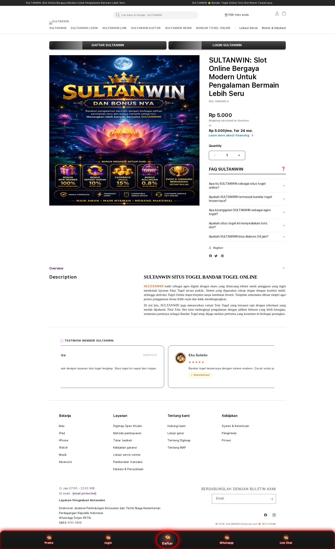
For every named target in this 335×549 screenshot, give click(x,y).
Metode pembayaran (127, 433)
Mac (62, 426)
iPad (62, 433)
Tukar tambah (122, 440)
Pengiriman (229, 433)
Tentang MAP (177, 447)
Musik (63, 454)
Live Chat (286, 543)
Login (108, 543)
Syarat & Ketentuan (235, 426)
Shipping (214, 120)
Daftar (167, 543)
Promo (49, 543)
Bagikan (218, 247)
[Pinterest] (223, 257)
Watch (63, 447)
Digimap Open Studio (127, 426)
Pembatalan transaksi (128, 462)
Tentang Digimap (179, 440)
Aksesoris (65, 462)
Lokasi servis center (127, 454)
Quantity (215, 146)
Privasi (226, 440)
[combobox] (155, 14)
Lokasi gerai (176, 433)
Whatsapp (227, 543)
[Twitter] (217, 257)
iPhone (63, 440)
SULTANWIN (233, 524)
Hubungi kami (177, 426)
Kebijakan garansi (125, 447)
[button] (57, 28)
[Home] (66, 15)
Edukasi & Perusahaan (128, 469)
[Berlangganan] (271, 499)
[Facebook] (211, 257)
